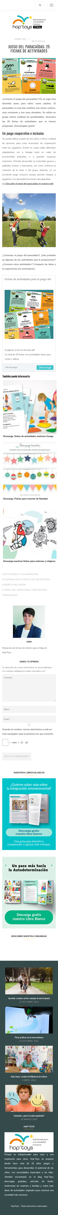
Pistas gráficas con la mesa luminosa (29, 1037)
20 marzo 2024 (29, 1119)
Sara (29, 642)
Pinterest (33, 945)
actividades (11, 574)
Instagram (24, 945)
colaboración (29, 574)
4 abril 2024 (29, 1080)
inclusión (20, 585)
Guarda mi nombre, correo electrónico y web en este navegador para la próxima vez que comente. (28, 731)
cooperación (12, 579)
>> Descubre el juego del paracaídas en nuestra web (27, 183)
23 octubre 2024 (29, 1002)
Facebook (6, 945)
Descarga (45, 367)
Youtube (42, 945)
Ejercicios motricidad (36, 579)
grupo (8, 585)
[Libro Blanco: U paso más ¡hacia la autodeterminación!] (29, 892)
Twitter (15, 945)
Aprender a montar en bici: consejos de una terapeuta (29, 998)
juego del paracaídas (17, 590)
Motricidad (40, 590)
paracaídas (11, 595)
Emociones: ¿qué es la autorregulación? (29, 1115)
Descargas (38, 41)
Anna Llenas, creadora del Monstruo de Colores (29, 1076)
